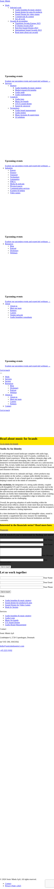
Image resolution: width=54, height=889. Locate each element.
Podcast (13, 390)
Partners (13, 404)
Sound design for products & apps (18, 603)
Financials (4, 530)
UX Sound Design (12, 622)
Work (7, 377)
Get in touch (5, 370)
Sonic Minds (5, 1)
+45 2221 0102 (6, 650)
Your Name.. (48, 540)
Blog (12, 386)
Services (8, 379)
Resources (9, 383)
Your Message (47, 555)
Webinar (13, 392)
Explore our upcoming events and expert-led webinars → (27, 81)
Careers (13, 401)
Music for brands (11, 620)
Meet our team (15, 399)
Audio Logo (10, 618)
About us (8, 395)
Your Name (47, 578)
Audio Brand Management (15, 625)
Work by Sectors (11, 607)
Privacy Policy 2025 (13, 886)
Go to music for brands (9, 444)
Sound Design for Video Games (17, 605)
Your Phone (48, 587)
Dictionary (14, 388)
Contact (8, 406)
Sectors (8, 381)
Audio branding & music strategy (18, 600)
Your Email (47, 544)
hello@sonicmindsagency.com (12, 646)
